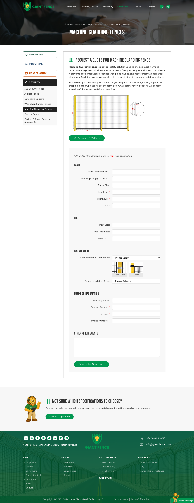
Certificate (31, 479)
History (29, 466)
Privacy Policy (121, 499)
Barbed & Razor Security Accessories (37, 120)
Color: (106, 205)
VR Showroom (109, 471)
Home (70, 24)
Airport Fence (31, 94)
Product (66, 457)
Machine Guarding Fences (38, 109)
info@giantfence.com (158, 444)
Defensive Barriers (34, 99)
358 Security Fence (34, 89)
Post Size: (104, 225)
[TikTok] (49, 438)
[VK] (55, 438)
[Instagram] (66, 438)
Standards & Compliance (151, 471)
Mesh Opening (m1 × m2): (95, 178)
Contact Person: (100, 307)
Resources (80, 24)
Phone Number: (100, 321)
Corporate (31, 462)
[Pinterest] (61, 438)
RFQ (89, 24)
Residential (69, 462)
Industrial (68, 466)
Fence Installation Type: (97, 281)
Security (68, 475)
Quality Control (33, 475)
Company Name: (101, 300)
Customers (31, 471)
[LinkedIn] (26, 438)
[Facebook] (37, 438)
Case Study (105, 478)
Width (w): (103, 199)
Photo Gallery (108, 466)
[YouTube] (43, 438)
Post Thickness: (101, 231)
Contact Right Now (59, 416)
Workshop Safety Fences (37, 104)
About (27, 457)
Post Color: (104, 238)
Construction (70, 471)
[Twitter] (32, 438)
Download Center (148, 462)
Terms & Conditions (141, 499)
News (28, 483)
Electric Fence (31, 114)
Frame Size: (104, 185)
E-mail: (105, 314)
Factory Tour (107, 457)
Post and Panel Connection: (95, 257)
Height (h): (103, 192)
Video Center (108, 462)
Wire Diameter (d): (99, 171)
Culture (29, 488)
